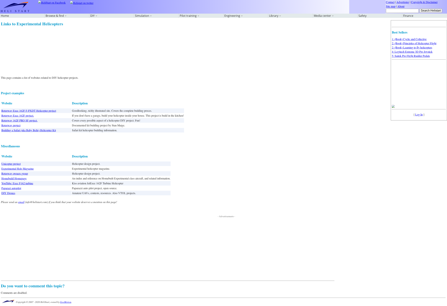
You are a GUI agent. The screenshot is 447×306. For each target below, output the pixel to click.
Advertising (402, 2)
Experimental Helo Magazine (17, 168)
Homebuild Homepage (14, 178)
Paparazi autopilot (11, 188)
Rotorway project (10, 125)
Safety (362, 16)
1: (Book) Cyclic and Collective (409, 39)
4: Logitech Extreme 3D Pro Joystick (412, 51)
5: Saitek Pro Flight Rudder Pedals (411, 56)
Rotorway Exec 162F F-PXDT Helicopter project (28, 110)
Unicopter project (11, 163)
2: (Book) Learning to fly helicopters (412, 47)
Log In (419, 114)
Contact (390, 2)
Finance (408, 16)
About (400, 6)
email (21, 202)
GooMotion (65, 302)
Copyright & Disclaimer (424, 2)
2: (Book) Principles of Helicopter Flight (414, 43)
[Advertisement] (105, 51)
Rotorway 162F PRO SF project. (19, 120)
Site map (390, 6)
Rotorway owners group (14, 173)
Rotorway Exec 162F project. (17, 115)
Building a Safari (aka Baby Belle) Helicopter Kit (28, 130)
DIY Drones (8, 193)
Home (5, 16)
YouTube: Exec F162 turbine (17, 183)
